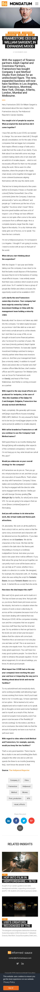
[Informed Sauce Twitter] (17, 964)
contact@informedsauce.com (20, 958)
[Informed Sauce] (4, 3)
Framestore (13, 786)
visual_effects (19, 804)
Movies (25, 792)
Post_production (15, 798)
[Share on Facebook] (16, 821)
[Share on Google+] (31, 821)
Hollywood (26, 786)
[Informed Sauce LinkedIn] (22, 964)
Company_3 (14, 780)
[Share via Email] (20, 828)
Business (14, 33)
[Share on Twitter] (24, 821)
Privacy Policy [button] (9, 982)
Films (27, 780)
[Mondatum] (21, 3)
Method (14, 792)
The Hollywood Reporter (19, 770)
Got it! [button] (11, 988)
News (22, 35)
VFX (31, 35)
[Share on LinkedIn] (8, 821)
